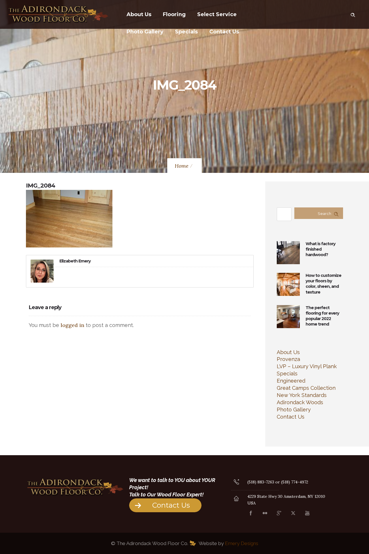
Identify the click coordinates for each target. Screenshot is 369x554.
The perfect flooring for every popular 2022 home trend (322, 316)
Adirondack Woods (300, 402)
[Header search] (353, 13)
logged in (72, 325)
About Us (139, 14)
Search (324, 213)
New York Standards (302, 395)
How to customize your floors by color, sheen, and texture (323, 284)
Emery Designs (241, 543)
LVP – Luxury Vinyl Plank (307, 366)
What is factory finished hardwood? (320, 249)
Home (182, 165)
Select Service (217, 14)
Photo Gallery (145, 32)
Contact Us (224, 32)
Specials (186, 32)
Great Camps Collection (306, 388)
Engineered (291, 381)
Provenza (288, 359)
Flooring (174, 14)
